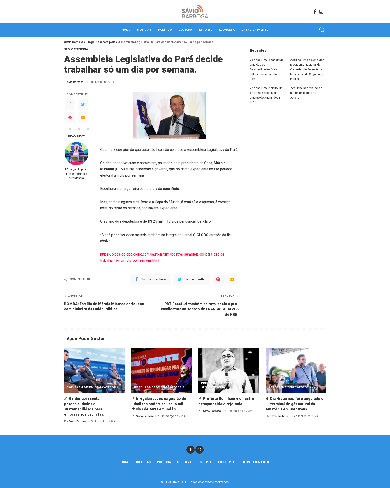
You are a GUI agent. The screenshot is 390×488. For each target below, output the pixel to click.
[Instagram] (321, 11)
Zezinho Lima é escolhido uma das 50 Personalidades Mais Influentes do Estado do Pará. (267, 69)
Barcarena (277, 387)
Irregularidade (147, 387)
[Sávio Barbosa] (195, 11)
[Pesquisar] (322, 30)
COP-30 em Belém (80, 387)
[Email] (83, 117)
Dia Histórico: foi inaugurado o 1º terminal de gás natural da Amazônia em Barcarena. (294, 403)
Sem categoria (76, 49)
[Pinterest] (70, 117)
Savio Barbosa (74, 82)
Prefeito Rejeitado (216, 383)
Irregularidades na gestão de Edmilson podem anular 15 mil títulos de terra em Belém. (158, 403)
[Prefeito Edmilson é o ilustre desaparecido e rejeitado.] (228, 370)
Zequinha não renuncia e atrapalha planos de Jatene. (306, 92)
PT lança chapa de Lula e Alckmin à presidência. (76, 174)
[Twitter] (83, 104)
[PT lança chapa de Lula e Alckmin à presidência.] (76, 153)
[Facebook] (315, 11)
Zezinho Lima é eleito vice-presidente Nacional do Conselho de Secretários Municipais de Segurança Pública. (307, 69)
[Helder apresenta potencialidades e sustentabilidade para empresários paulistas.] (94, 370)
